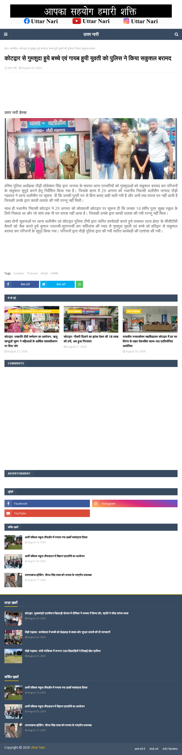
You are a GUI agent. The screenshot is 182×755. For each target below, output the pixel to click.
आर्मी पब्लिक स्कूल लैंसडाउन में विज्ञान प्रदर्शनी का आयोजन (55, 556)
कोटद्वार (44, 273)
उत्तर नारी (91, 34)
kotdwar (19, 273)
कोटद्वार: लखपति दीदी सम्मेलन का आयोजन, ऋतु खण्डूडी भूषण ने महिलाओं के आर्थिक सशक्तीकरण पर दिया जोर (30, 341)
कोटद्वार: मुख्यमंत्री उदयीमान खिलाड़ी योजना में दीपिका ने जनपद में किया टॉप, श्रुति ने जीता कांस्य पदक (77, 613)
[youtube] (47, 513)
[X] (135, 513)
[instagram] (135, 503)
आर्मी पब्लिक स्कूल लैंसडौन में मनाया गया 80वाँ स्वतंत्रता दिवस (56, 537)
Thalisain (32, 273)
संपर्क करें (153, 749)
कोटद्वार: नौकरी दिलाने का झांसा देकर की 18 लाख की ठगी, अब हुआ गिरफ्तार (91, 338)
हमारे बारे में (140, 749)
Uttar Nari (38, 747)
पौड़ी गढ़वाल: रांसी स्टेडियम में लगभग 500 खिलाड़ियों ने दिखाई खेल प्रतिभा (63, 651)
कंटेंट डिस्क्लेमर (170, 749)
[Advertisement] (91, 93)
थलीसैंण (14, 48)
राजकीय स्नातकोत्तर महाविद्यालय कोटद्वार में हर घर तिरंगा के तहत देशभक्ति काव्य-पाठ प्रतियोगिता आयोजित (150, 341)
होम (6, 48)
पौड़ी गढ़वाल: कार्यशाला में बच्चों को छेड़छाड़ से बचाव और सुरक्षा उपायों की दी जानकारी (67, 632)
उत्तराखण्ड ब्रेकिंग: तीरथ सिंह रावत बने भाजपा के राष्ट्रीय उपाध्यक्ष (58, 575)
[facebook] (47, 503)
